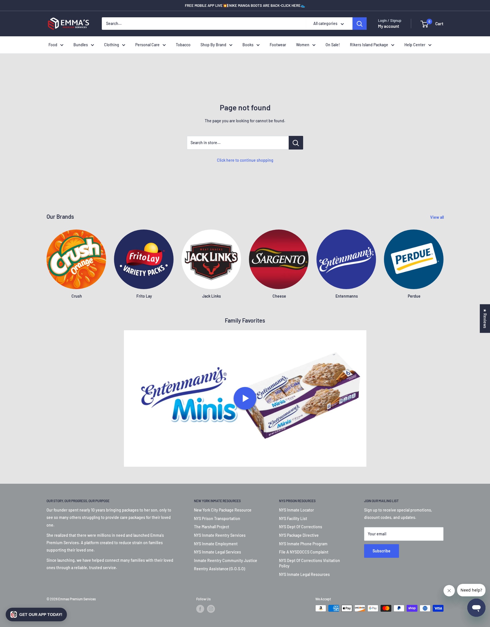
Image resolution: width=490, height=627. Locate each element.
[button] (36, 614)
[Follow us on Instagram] (211, 609)
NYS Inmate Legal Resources (304, 574)
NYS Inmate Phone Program (303, 543)
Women (302, 44)
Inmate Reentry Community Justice (225, 560)
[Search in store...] (296, 143)
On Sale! (333, 44)
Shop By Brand (213, 44)
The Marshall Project (211, 526)
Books (248, 44)
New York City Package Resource (223, 510)
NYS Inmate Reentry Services (220, 535)
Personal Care (147, 44)
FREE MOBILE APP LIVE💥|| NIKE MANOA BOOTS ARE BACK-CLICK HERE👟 (245, 5)
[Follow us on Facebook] (200, 609)
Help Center (414, 44)
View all (437, 217)
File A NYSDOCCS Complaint (303, 552)
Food (52, 44)
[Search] (359, 24)
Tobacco (183, 44)
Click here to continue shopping (245, 160)
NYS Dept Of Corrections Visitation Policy (309, 563)
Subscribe (381, 550)
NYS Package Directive (299, 535)
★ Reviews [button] (485, 318)
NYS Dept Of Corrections (300, 526)
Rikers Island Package (369, 44)
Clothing (111, 44)
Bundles (80, 44)
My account (388, 26)
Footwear (278, 44)
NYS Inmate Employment (216, 543)
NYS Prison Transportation (217, 518)
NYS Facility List (293, 518)
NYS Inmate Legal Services (217, 552)
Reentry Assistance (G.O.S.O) (219, 568)
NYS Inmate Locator (296, 510)
